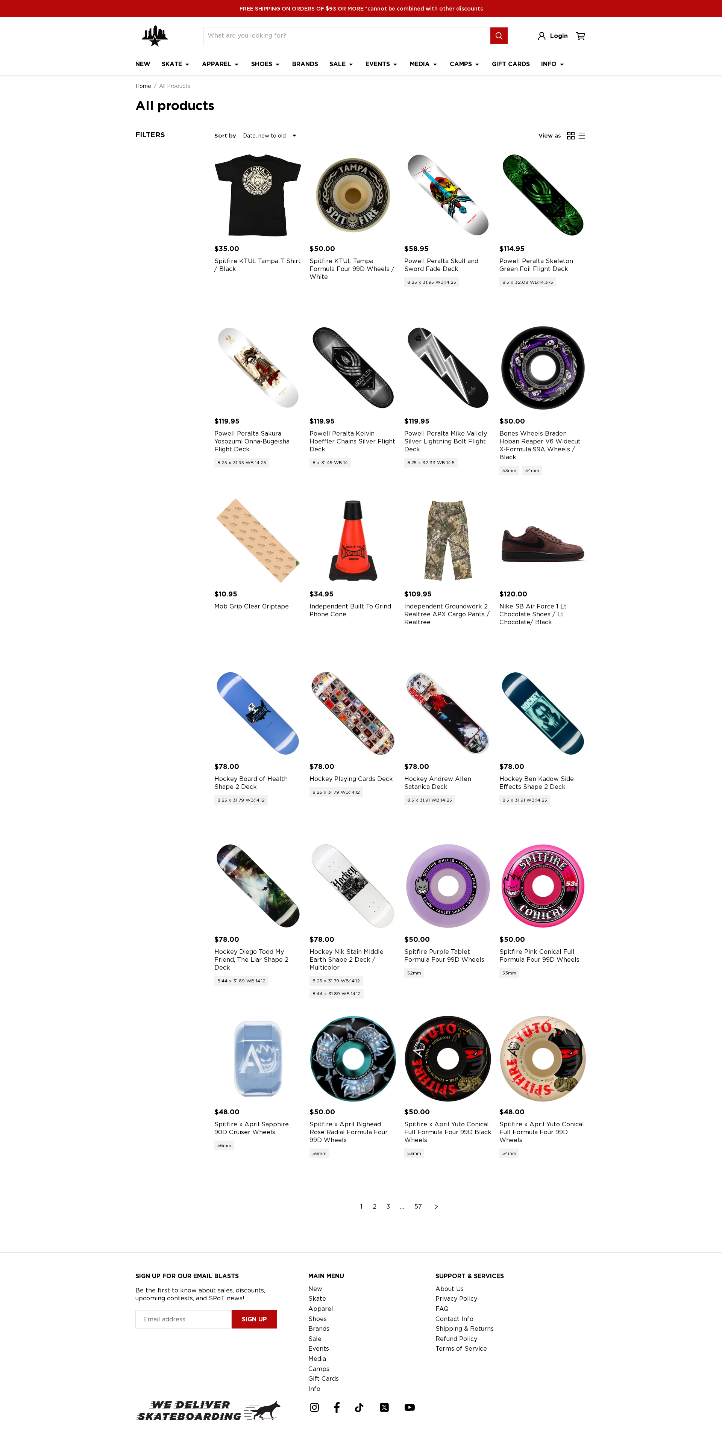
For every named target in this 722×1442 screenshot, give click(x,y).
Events (379, 64)
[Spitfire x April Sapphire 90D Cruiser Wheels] (258, 1059)
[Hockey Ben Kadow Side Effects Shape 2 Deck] (543, 713)
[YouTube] (410, 1407)
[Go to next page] (436, 1207)
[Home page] (154, 35)
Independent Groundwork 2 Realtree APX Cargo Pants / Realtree (447, 614)
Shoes (262, 64)
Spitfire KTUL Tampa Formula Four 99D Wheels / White (351, 268)
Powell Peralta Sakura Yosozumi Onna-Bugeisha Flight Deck (252, 441)
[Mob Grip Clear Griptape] (258, 540)
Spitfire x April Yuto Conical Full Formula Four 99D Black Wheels (447, 1132)
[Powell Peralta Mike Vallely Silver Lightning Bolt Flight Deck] (448, 368)
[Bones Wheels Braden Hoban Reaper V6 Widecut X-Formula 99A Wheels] (543, 368)
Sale (338, 64)
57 (418, 1206)
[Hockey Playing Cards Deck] (353, 713)
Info (549, 64)
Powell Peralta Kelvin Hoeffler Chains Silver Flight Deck (352, 441)
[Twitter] (384, 1407)
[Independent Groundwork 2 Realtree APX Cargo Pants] (448, 540)
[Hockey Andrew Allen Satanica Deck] (448, 713)
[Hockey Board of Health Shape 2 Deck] (258, 713)
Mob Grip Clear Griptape (251, 606)
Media (421, 64)
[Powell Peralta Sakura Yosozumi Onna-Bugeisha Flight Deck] (258, 368)
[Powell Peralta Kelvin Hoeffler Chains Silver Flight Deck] (353, 368)
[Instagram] (314, 1407)
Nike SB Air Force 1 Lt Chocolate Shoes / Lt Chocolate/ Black (533, 614)
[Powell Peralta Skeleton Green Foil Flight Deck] (543, 195)
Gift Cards (511, 64)
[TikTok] (359, 1407)
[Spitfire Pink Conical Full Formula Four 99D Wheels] (543, 886)
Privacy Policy (456, 1298)
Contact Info (454, 1318)
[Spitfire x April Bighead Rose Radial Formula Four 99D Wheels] (353, 1059)
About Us (449, 1288)
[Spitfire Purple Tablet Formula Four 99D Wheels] (448, 886)
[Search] (499, 35)
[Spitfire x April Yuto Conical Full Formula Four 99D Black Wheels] (448, 1059)
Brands (305, 64)
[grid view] (571, 135)
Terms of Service (461, 1348)
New (142, 64)
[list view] (581, 135)
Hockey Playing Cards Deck (351, 778)
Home (143, 86)
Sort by (225, 135)
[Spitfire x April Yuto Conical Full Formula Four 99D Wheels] (543, 1059)
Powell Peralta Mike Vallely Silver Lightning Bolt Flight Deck (445, 441)
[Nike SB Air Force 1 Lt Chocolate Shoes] (543, 540)
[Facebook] (337, 1407)
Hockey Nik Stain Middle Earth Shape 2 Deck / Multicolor (346, 959)
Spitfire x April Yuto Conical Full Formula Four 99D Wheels (541, 1132)
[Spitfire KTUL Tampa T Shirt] (258, 195)
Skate (173, 64)
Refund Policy (456, 1338)
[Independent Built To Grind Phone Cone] (353, 540)
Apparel (217, 64)
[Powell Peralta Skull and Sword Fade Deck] (448, 195)
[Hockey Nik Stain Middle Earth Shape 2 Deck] (353, 886)
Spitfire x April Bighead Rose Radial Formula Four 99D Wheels (348, 1132)
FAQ (442, 1308)
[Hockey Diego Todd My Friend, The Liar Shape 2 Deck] (258, 886)
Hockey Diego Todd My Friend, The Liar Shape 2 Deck (251, 959)
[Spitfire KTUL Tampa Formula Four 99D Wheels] (353, 195)
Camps (462, 64)
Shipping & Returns (464, 1328)
